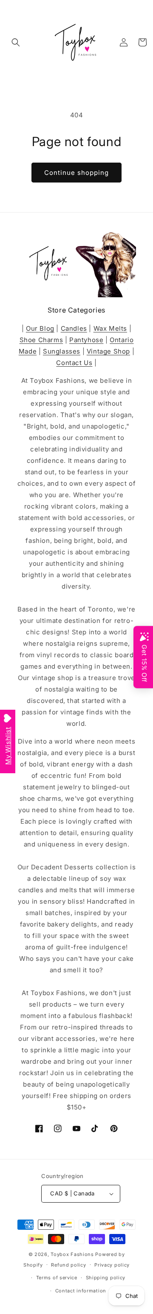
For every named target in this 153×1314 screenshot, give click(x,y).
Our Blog (40, 328)
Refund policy (68, 1265)
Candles (74, 328)
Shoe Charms (41, 340)
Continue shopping (76, 173)
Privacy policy (112, 1265)
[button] (15, 42)
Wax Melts (110, 328)
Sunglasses (61, 351)
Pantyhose (86, 340)
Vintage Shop (108, 351)
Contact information (80, 1291)
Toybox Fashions (72, 1254)
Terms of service (56, 1278)
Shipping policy (106, 1278)
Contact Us (74, 363)
